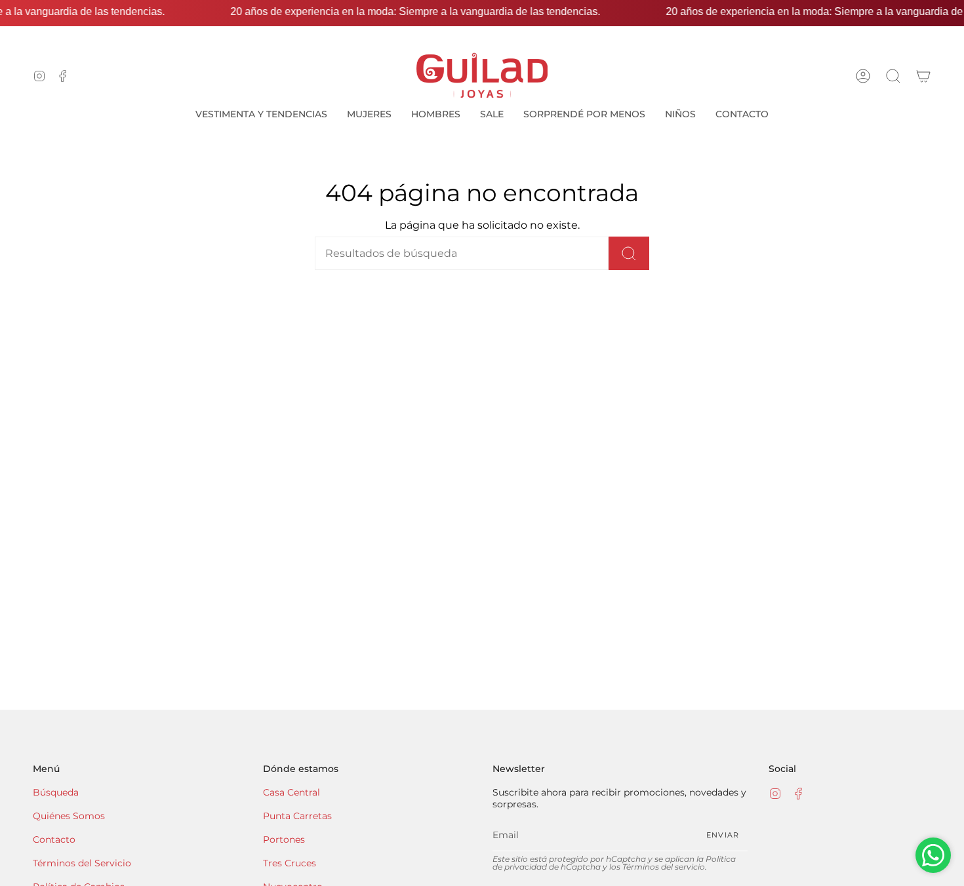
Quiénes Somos (69, 816)
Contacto (54, 839)
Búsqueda (56, 792)
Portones (284, 839)
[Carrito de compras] (923, 75)
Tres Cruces (289, 863)
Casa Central (291, 792)
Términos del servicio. (664, 867)
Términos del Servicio (82, 863)
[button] (893, 75)
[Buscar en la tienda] (629, 253)
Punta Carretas (297, 816)
